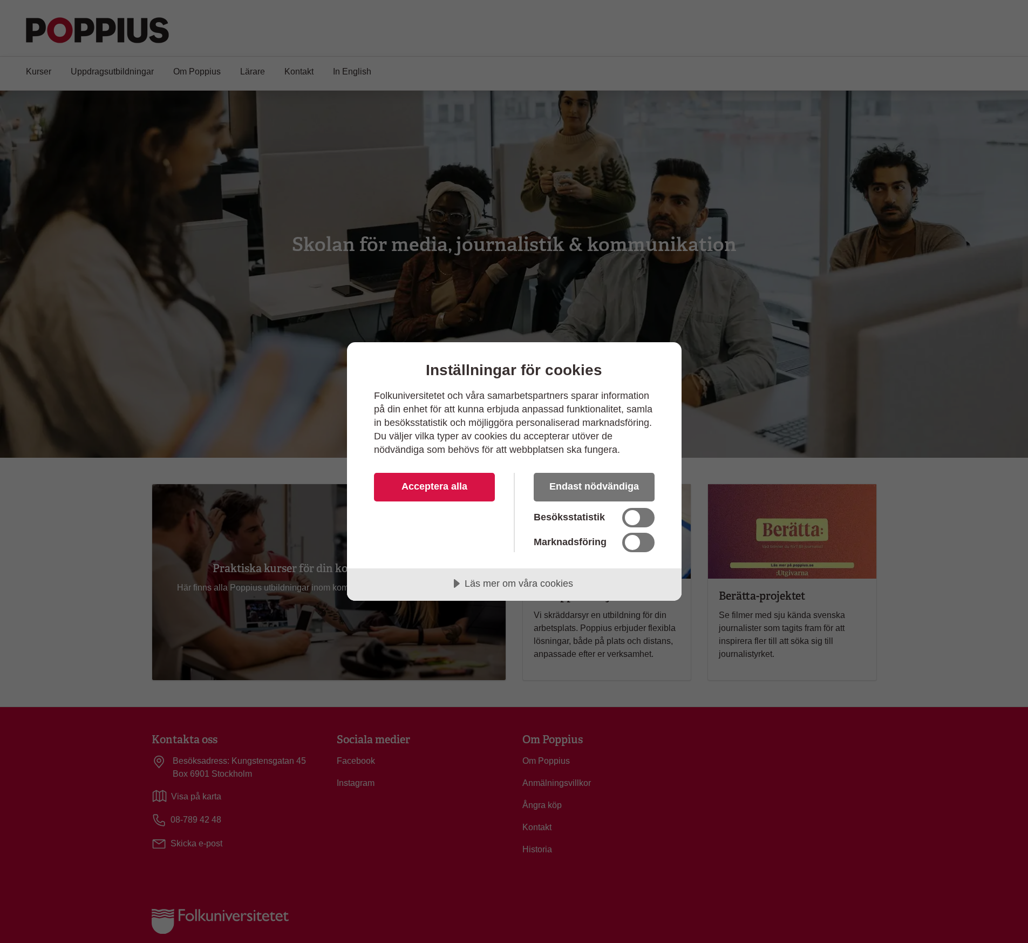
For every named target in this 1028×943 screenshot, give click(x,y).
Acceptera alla (434, 486)
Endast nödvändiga (594, 486)
